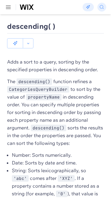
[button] (15, 43)
